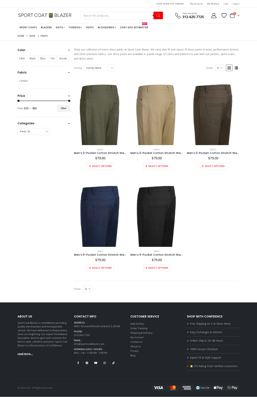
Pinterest (87, 363)
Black (32, 58)
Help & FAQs (137, 323)
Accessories (106, 27)
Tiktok (113, 363)
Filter (63, 108)
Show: (209, 68)
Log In (236, 3)
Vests (90, 27)
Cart (226, 3)
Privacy (134, 351)
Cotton (23, 81)
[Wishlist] (224, 15)
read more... (25, 353)
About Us (135, 346)
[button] (229, 68)
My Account (196, 3)
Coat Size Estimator (134, 26)
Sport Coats (28, 27)
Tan (52, 58)
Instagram (104, 363)
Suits (59, 27)
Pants (100, 149)
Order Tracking (138, 328)
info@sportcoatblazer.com (89, 344)
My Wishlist (213, 3)
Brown (63, 58)
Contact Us (136, 341)
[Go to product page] (100, 110)
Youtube (96, 363)
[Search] (158, 15)
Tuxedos (74, 27)
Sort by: (78, 68)
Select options (102, 166)
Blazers (46, 27)
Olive (22, 58)
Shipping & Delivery (141, 332)
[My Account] (214, 15)
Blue (42, 58)
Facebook (78, 363)
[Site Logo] (45, 15)
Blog (132, 355)
